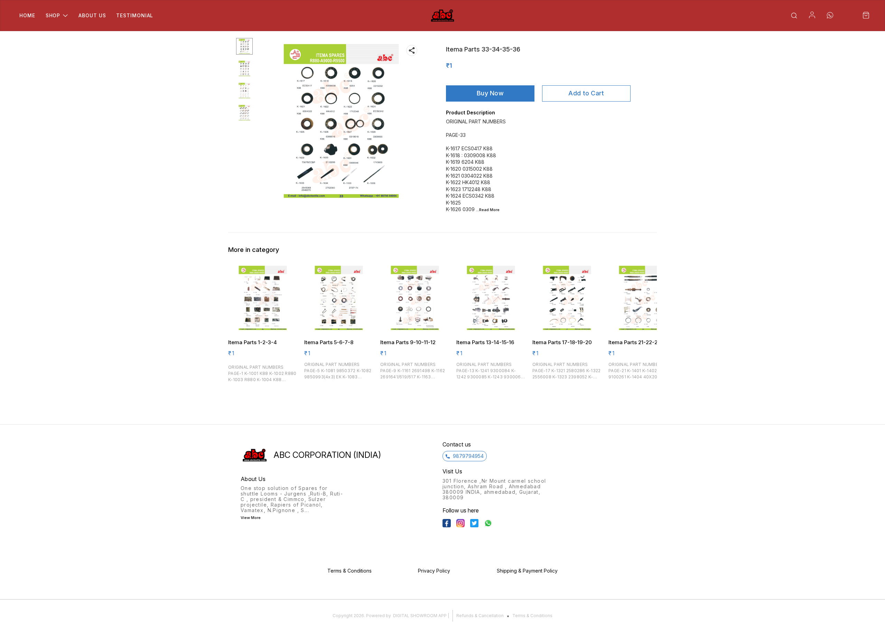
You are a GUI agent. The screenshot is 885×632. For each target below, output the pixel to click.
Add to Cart (586, 93)
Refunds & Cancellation (480, 615)
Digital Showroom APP (420, 615)
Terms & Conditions (532, 615)
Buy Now (490, 93)
